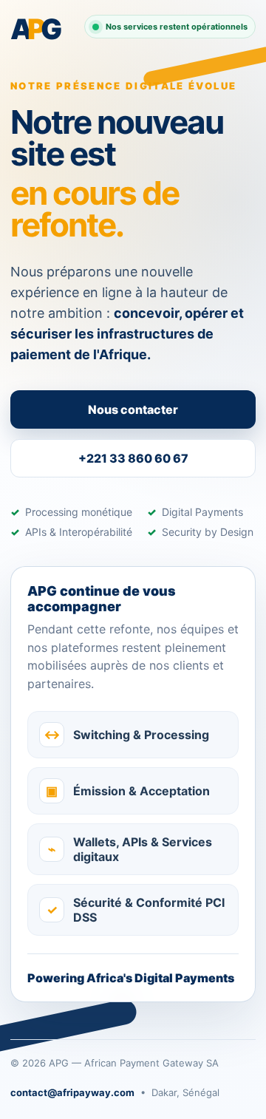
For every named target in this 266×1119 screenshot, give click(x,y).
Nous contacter (133, 409)
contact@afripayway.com (72, 1092)
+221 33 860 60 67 (133, 458)
